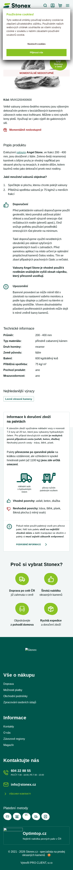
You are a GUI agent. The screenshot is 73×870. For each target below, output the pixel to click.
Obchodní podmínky (15, 696)
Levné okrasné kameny (18, 399)
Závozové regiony (14, 738)
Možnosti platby (12, 690)
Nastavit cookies (36, 44)
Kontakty (8, 726)
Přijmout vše (36, 52)
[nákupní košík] (60, 5)
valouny (21, 152)
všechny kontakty (20, 794)
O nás (7, 732)
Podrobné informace (28, 544)
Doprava (8, 683)
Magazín (8, 745)
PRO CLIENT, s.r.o (41, 862)
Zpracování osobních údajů (19, 702)
